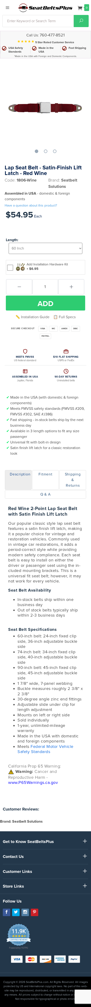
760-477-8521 (52, 35)
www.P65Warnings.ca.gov (33, 782)
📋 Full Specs (64, 317)
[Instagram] (25, 912)
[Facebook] (6, 912)
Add (45, 303)
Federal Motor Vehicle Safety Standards (46, 749)
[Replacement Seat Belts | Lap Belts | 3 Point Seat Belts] (45, 7)
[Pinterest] (34, 912)
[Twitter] (16, 912)
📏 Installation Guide (32, 317)
